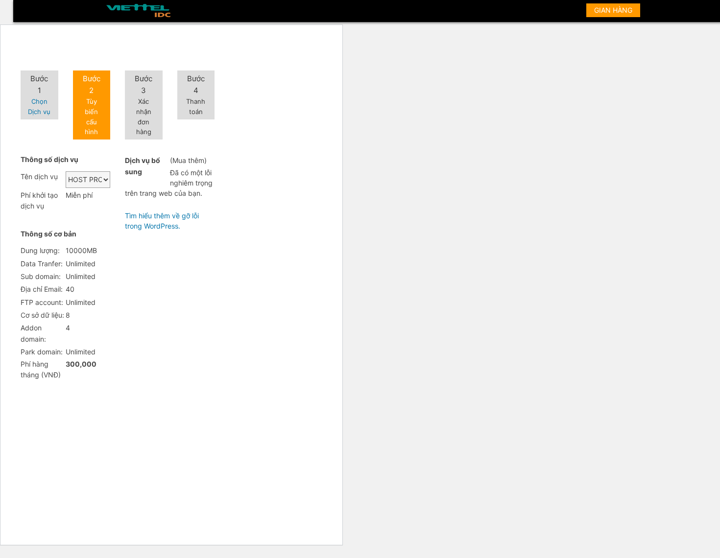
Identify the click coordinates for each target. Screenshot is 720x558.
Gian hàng (613, 10)
